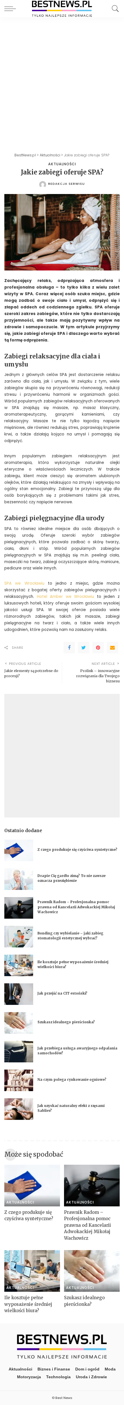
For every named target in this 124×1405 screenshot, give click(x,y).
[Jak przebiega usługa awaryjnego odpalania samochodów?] (18, 1051)
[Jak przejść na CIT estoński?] (18, 994)
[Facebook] (69, 647)
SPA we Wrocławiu (24, 583)
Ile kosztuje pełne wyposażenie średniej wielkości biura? (28, 1304)
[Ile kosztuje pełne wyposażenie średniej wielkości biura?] (18, 965)
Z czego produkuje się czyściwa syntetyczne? (77, 850)
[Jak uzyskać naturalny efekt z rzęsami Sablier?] (18, 1109)
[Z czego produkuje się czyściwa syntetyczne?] (18, 850)
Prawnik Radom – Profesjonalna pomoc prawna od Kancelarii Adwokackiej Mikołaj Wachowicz (76, 907)
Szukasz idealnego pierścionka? (66, 1022)
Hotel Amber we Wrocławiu (65, 596)
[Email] (112, 647)
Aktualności (62, 164)
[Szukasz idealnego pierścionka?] (18, 1023)
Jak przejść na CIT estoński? (62, 993)
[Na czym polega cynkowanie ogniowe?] (18, 1080)
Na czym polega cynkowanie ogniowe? (71, 1080)
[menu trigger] (11, 8)
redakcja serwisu (66, 183)
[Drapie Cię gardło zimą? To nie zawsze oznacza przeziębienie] (18, 879)
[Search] (114, 8)
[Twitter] (83, 647)
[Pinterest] (98, 647)
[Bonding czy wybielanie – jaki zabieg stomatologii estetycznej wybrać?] (18, 936)
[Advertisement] (62, 82)
